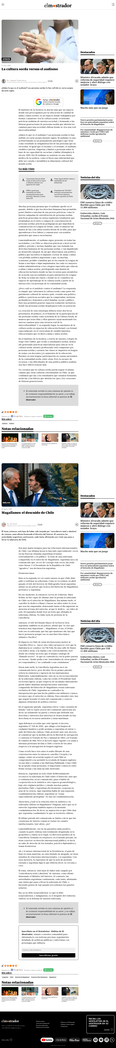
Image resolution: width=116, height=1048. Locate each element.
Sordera (11, 423)
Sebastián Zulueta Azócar (18, 80)
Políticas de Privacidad (42, 1027)
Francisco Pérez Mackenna (39, 977)
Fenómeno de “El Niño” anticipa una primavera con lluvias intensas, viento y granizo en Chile (63, 193)
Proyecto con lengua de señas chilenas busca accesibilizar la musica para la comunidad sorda (9, 445)
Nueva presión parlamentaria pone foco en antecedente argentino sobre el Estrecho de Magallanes (97, 122)
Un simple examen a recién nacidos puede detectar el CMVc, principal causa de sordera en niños (29, 445)
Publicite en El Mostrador (68, 1022)
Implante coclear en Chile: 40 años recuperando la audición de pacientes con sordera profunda (69, 445)
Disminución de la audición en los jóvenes (49, 444)
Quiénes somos (40, 1021)
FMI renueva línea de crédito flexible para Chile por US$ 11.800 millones (96, 205)
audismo (4, 423)
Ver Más (49, 81)
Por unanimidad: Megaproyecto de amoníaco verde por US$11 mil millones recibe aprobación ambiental (96, 132)
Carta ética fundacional (42, 1023)
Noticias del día (90, 177)
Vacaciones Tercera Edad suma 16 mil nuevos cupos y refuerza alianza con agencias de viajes (36, 182)
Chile (11, 977)
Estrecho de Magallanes (22, 977)
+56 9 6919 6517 (6, 1028)
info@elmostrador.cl (15, 1028)
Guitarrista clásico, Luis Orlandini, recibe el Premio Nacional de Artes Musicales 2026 (97, 216)
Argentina (5, 977)
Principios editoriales (42, 1025)
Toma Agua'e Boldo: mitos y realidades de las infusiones (64, 181)
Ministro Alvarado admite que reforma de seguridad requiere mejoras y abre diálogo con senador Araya (97, 81)
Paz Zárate (13, 524)
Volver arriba (5, 1040)
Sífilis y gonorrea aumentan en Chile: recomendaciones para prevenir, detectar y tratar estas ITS (35, 194)
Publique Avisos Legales (67, 1024)
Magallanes (52, 977)
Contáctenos (64, 1026)
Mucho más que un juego (94, 107)
